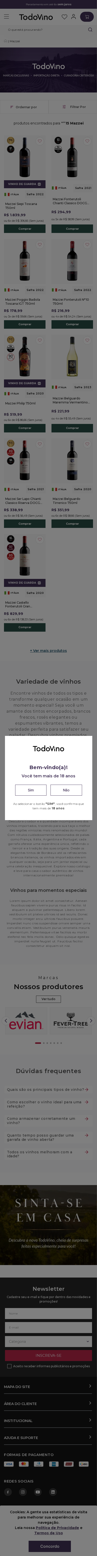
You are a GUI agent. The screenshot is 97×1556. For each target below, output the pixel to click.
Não (66, 790)
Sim (31, 790)
